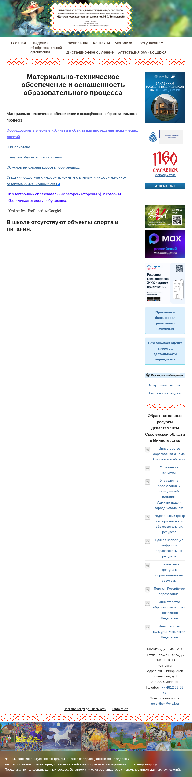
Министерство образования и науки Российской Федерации (169, 610)
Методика (123, 43)
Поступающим (150, 43)
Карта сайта (120, 709)
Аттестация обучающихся (142, 52)
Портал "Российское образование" (169, 591)
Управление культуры (169, 469)
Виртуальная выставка (165, 385)
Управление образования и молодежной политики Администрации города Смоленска (169, 494)
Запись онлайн (165, 186)
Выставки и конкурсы (165, 393)
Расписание (77, 43)
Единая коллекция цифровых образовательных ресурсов (169, 548)
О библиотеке (18, 147)
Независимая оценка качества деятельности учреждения (165, 351)
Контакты (101, 43)
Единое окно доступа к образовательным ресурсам (169, 572)
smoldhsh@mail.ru (165, 703)
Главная (18, 43)
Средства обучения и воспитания (34, 157)
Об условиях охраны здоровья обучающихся (44, 167)
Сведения (46, 47)
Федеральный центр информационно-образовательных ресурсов (169, 524)
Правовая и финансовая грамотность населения (165, 320)
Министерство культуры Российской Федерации (169, 631)
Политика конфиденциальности (85, 709)
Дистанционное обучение (90, 52)
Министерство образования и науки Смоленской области (169, 453)
